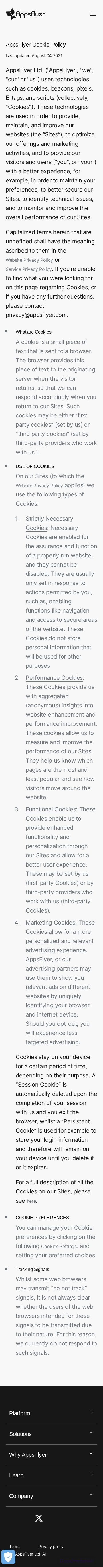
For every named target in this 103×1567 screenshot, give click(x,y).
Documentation (76, 1561)
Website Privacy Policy (29, 260)
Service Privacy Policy (29, 269)
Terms (14, 1546)
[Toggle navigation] (93, 14)
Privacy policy (51, 1546)
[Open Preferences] (8, 1557)
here (31, 1201)
